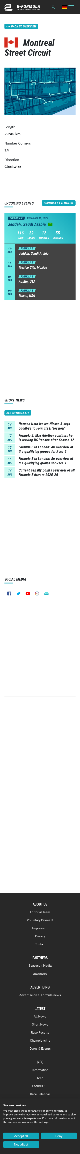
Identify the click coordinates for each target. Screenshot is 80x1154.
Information (40, 1070)
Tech (40, 1078)
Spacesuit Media (40, 966)
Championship (40, 1040)
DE (64, 7)
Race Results (40, 1032)
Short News (40, 1024)
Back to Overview (23, 26)
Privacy (40, 936)
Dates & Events (40, 1048)
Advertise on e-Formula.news (40, 995)
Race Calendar (40, 1094)
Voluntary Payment (40, 920)
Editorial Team (40, 912)
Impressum (40, 928)
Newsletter (46, 593)
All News (40, 1016)
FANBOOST (40, 1086)
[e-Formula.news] (22, 7)
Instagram (37, 593)
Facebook (9, 593)
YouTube (27, 593)
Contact (40, 944)
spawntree (40, 974)
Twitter (18, 593)
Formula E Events (56, 203)
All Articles (15, 413)
